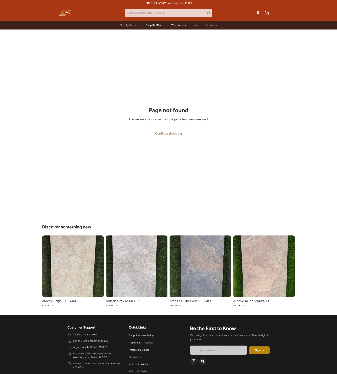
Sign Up (259, 350)
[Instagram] (193, 361)
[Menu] (275, 13)
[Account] (258, 13)
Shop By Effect (154, 25)
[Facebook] (202, 361)
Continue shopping (168, 133)
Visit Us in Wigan (138, 364)
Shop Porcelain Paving (141, 335)
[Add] (98, 291)
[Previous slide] (47, 266)
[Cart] (266, 13)
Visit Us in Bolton (138, 371)
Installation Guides (139, 349)
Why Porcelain (179, 25)
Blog (196, 25)
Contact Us (211, 25)
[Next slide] (98, 266)
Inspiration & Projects (141, 342)
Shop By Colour (128, 25)
